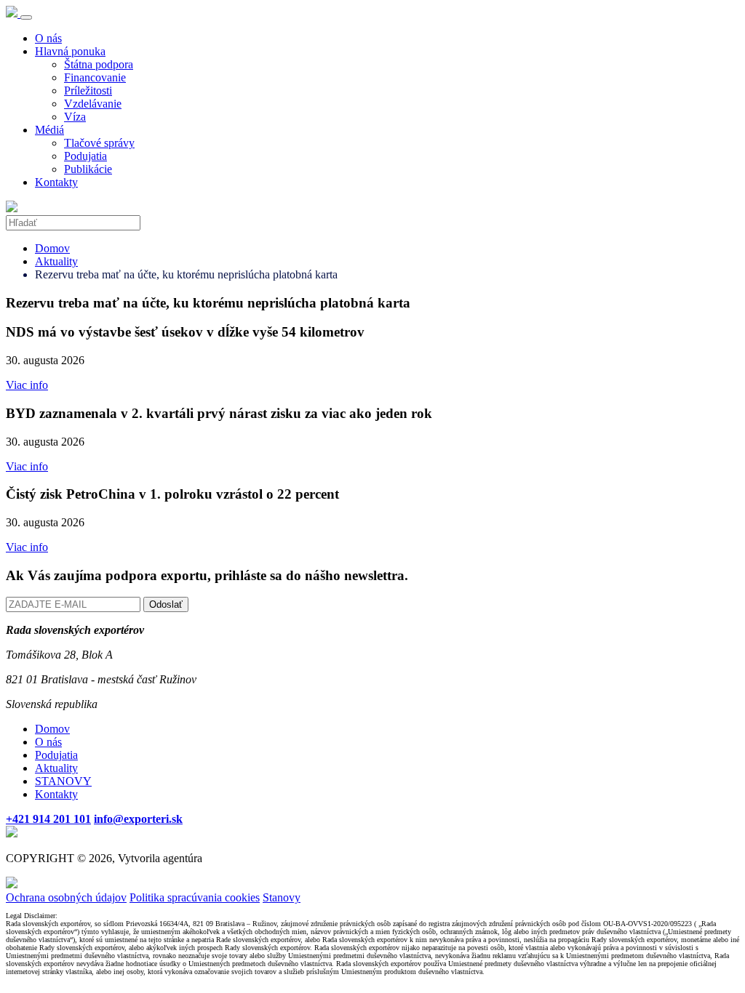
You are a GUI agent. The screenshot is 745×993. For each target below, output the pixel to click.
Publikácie (88, 169)
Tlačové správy (99, 143)
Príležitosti (88, 90)
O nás (48, 38)
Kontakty (56, 182)
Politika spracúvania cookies (195, 897)
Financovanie (95, 77)
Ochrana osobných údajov (66, 897)
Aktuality (56, 261)
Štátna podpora (98, 64)
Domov (52, 248)
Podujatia (85, 156)
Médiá (49, 130)
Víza (75, 116)
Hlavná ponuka (70, 51)
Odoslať (166, 604)
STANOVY (63, 781)
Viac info (27, 385)
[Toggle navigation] (26, 17)
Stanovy (281, 897)
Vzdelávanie (92, 103)
